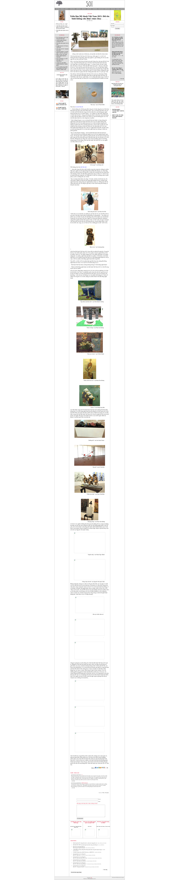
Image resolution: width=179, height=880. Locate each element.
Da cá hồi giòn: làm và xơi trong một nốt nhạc (62, 38)
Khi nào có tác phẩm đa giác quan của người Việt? (89, 822)
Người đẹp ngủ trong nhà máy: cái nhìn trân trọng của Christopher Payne (117, 84)
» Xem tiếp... (105, 869)
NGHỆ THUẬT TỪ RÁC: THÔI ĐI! (61, 108)
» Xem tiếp (122, 78)
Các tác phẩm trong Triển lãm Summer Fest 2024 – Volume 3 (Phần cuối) (62, 68)
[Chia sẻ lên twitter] (97, 768)
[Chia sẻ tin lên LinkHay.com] (102, 768)
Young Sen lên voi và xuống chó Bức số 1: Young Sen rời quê (79, 866)
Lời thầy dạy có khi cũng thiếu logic (76, 822)
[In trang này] (108, 768)
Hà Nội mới (83, 167)
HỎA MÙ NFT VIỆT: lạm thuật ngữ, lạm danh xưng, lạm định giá (85, 844)
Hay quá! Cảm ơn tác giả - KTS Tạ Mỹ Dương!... (118, 70)
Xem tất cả (104, 792)
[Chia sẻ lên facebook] (95, 768)
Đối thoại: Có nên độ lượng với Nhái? (103, 822)
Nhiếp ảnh (117, 81)
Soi (91, 877)
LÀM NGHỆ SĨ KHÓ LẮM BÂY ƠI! (61, 41)
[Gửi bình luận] (105, 768)
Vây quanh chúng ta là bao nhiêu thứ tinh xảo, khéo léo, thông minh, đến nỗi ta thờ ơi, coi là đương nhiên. (117, 101)
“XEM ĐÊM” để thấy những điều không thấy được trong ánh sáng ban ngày (87, 849)
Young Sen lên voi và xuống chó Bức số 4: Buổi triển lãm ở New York (80, 857)
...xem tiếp (73, 780)
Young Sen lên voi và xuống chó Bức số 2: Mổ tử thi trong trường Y (79, 863)
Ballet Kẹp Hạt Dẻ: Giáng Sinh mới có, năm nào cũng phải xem (85, 843)
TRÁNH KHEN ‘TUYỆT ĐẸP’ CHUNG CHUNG (62, 52)
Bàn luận (62, 72)
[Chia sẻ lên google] (99, 768)
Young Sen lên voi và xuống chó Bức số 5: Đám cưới (79, 854)
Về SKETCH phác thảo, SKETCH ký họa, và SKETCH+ (83, 852)
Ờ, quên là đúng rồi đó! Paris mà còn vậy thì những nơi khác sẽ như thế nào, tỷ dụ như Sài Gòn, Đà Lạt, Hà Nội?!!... (118, 42)
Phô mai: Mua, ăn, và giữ (61, 24)
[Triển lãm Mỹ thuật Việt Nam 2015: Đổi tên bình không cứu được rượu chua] (62, 99)
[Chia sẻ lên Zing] (104, 768)
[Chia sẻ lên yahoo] (100, 768)
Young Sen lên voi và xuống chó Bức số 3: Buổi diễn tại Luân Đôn (79, 860)
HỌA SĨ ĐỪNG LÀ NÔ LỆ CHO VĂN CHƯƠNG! (61, 60)
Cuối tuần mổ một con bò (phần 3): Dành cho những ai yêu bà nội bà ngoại (62, 27)
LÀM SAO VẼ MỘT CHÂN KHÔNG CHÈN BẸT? (62, 64)
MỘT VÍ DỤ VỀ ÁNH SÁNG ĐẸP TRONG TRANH (61, 56)
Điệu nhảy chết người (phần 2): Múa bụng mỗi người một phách (79, 847)
